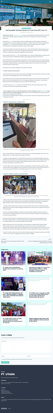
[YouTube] (6, 408)
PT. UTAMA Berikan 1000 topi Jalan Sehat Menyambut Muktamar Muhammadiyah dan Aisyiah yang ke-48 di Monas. (13, 320)
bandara (10, 44)
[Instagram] (4, 408)
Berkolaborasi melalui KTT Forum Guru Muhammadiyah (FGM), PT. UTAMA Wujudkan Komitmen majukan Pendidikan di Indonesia (39, 269)
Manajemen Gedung (5, 390)
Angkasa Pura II (18, 35)
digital (16, 55)
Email (29, 356)
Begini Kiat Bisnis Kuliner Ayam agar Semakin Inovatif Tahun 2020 (12, 241)
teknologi (11, 41)
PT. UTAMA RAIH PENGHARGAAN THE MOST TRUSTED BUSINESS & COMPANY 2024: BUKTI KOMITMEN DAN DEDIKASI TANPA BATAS (13, 295)
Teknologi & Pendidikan (26, 28)
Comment (4, 341)
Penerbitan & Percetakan (5, 392)
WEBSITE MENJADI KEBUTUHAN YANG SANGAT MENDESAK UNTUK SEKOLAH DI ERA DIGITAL (39, 320)
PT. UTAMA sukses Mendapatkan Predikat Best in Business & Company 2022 (13, 269)
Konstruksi (3, 389)
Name (3, 356)
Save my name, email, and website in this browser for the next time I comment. (17, 359)
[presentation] (13, 258)
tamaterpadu (23, 32)
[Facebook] (2, 408)
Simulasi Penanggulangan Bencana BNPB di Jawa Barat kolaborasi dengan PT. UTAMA (40, 241)
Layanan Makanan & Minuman (6, 393)
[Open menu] (50, 2)
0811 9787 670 (44, 91)
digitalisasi (15, 84)
